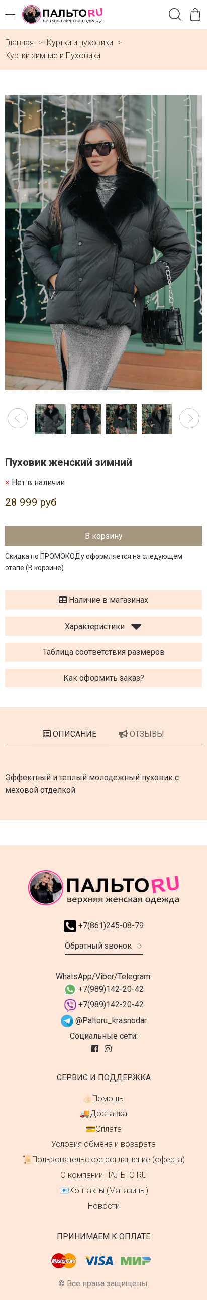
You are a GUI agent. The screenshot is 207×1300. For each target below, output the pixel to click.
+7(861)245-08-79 (110, 925)
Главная (19, 42)
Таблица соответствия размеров (104, 652)
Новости (104, 1206)
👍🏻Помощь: (103, 1098)
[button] (18, 418)
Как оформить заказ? (103, 678)
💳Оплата (103, 1129)
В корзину (104, 536)
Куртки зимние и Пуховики (52, 55)
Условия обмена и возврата (103, 1144)
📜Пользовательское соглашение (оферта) (103, 1159)
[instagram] (109, 1049)
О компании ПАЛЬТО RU (103, 1175)
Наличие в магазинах (107, 600)
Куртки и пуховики (80, 42)
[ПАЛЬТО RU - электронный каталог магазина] (62, 14)
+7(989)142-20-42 (110, 989)
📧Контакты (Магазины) (103, 1190)
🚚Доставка (103, 1113)
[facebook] (95, 1049)
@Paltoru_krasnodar (110, 1020)
